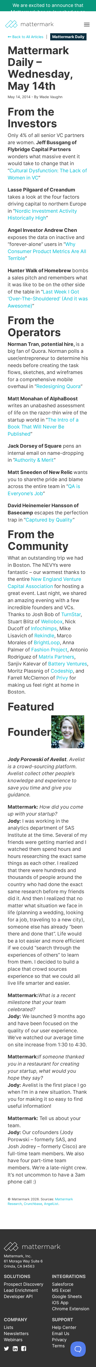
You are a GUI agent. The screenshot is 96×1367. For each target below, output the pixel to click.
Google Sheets (67, 1296)
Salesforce (62, 1284)
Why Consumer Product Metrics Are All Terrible (47, 251)
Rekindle (44, 635)
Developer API (18, 1296)
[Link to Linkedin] (16, 1348)
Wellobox (51, 621)
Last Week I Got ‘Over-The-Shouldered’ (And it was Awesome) (48, 299)
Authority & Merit (34, 460)
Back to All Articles (27, 37)
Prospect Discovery (23, 1284)
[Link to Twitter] (8, 1348)
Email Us (60, 1333)
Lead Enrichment (21, 1290)
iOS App (60, 1302)
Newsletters (16, 1333)
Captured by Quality (49, 520)
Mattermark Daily (68, 37)
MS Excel (61, 1290)
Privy (62, 678)
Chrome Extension (70, 1308)
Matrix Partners (56, 657)
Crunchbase (33, 1204)
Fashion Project (49, 650)
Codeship (62, 671)
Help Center (64, 1327)
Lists (8, 1327)
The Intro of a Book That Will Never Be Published (43, 427)
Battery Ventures (67, 664)
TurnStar (71, 614)
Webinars (13, 1339)
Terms (58, 1345)
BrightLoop (47, 642)
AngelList (51, 1204)
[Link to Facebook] (23, 1348)
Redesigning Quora (58, 386)
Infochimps (44, 628)
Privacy (59, 1339)
